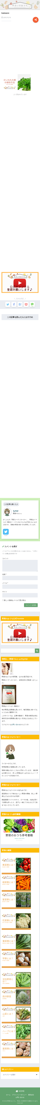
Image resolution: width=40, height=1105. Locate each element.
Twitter (6, 535)
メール (5, 583)
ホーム (8, 1095)
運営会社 (31, 1095)
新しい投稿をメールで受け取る (15, 600)
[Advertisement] (20, 50)
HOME (21, 1091)
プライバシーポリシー (19, 1095)
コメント (5, 558)
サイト (4, 591)
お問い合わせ (15, 724)
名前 (4, 574)
